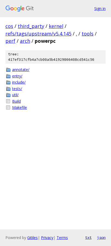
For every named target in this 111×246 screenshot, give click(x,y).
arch (25, 41)
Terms (62, 237)
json (101, 237)
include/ (19, 82)
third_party (31, 26)
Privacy (47, 237)
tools (87, 33)
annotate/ (20, 69)
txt (88, 237)
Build (16, 101)
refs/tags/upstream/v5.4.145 (38, 33)
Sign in (100, 8)
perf (10, 41)
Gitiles (32, 237)
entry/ (17, 76)
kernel (56, 26)
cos (9, 26)
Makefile (19, 107)
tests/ (17, 88)
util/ (15, 94)
